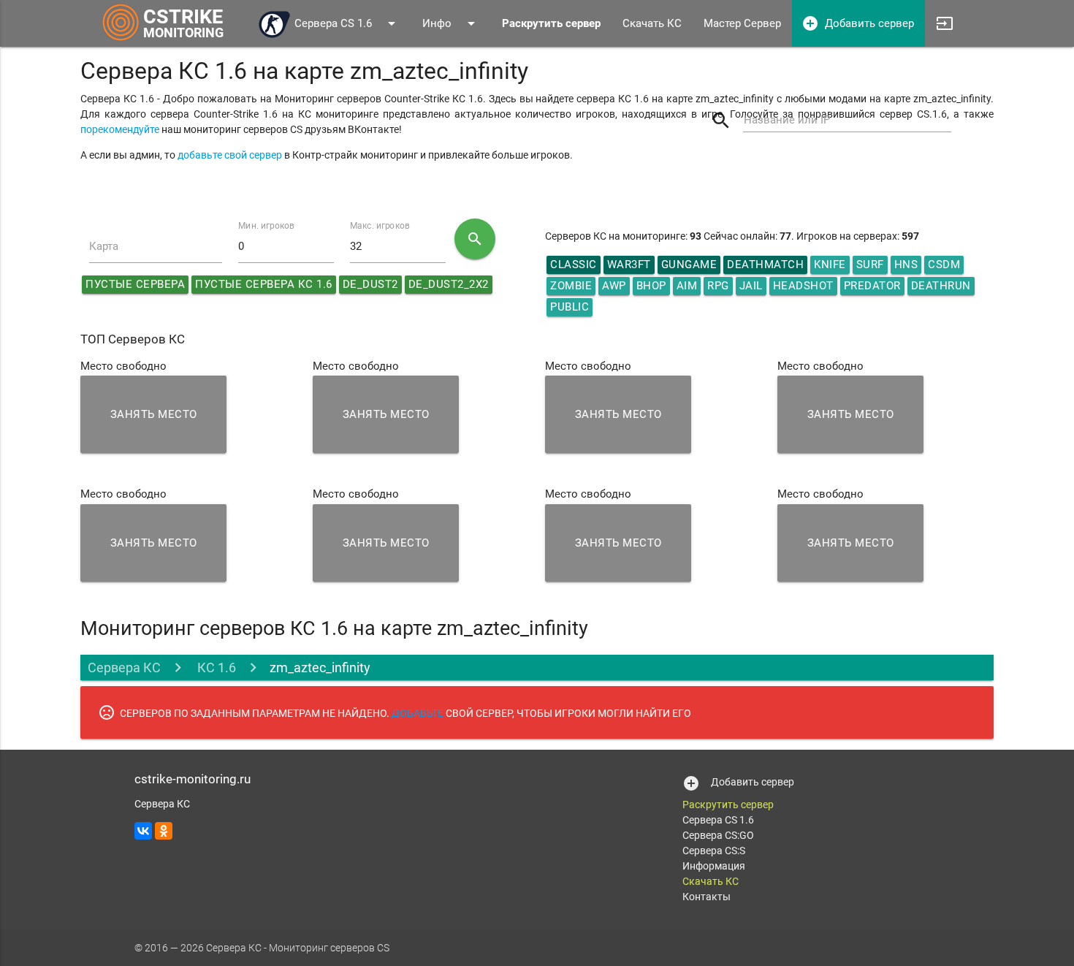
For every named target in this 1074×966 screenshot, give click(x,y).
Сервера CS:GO (718, 835)
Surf (870, 264)
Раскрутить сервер (728, 804)
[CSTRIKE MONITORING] (121, 40)
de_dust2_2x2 (448, 284)
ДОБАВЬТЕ (417, 713)
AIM (687, 285)
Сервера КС (124, 667)
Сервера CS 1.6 (347, 23)
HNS (906, 264)
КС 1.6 (215, 667)
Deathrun (941, 285)
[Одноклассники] (163, 831)
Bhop (651, 285)
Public (569, 306)
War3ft (629, 264)
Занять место (153, 414)
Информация (713, 866)
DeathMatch (765, 264)
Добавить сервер (857, 23)
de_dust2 (370, 284)
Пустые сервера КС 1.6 (263, 284)
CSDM (944, 264)
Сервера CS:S (713, 850)
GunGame (689, 264)
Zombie (571, 285)
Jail (751, 285)
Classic (573, 264)
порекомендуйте (119, 129)
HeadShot (803, 285)
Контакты (706, 896)
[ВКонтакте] (143, 831)
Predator (872, 285)
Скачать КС (652, 23)
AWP (614, 285)
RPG (718, 285)
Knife (830, 264)
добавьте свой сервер (230, 155)
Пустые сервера (135, 284)
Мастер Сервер (742, 23)
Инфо (451, 23)
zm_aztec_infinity (320, 667)
